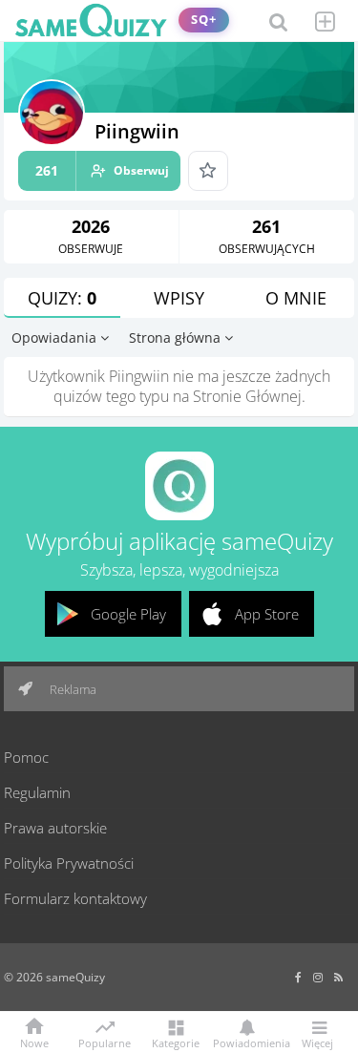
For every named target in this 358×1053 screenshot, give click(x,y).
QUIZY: (62, 297)
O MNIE (295, 297)
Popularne (104, 1041)
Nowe (34, 1042)
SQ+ (204, 19)
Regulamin (37, 792)
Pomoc (26, 757)
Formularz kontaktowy (75, 898)
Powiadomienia (247, 1042)
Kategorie (176, 1042)
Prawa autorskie (55, 827)
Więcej (317, 1042)
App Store (267, 613)
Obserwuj (102, 170)
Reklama (71, 689)
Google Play (128, 613)
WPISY (179, 297)
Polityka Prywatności (69, 863)
